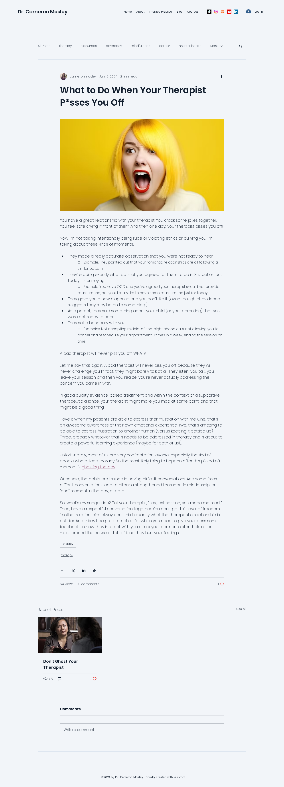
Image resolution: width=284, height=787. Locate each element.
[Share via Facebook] (62, 570)
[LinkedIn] (236, 12)
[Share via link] (95, 570)
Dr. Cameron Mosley (42, 11)
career (164, 46)
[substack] (222, 12)
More (214, 46)
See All (241, 609)
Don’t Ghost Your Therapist (60, 664)
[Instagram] (216, 12)
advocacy (114, 46)
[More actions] (221, 76)
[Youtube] (229, 12)
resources (89, 46)
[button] (241, 46)
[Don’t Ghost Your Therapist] (70, 635)
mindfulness (140, 46)
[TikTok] (209, 12)
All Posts (44, 46)
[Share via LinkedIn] (84, 570)
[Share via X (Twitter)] (73, 570)
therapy (65, 46)
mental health (190, 46)
